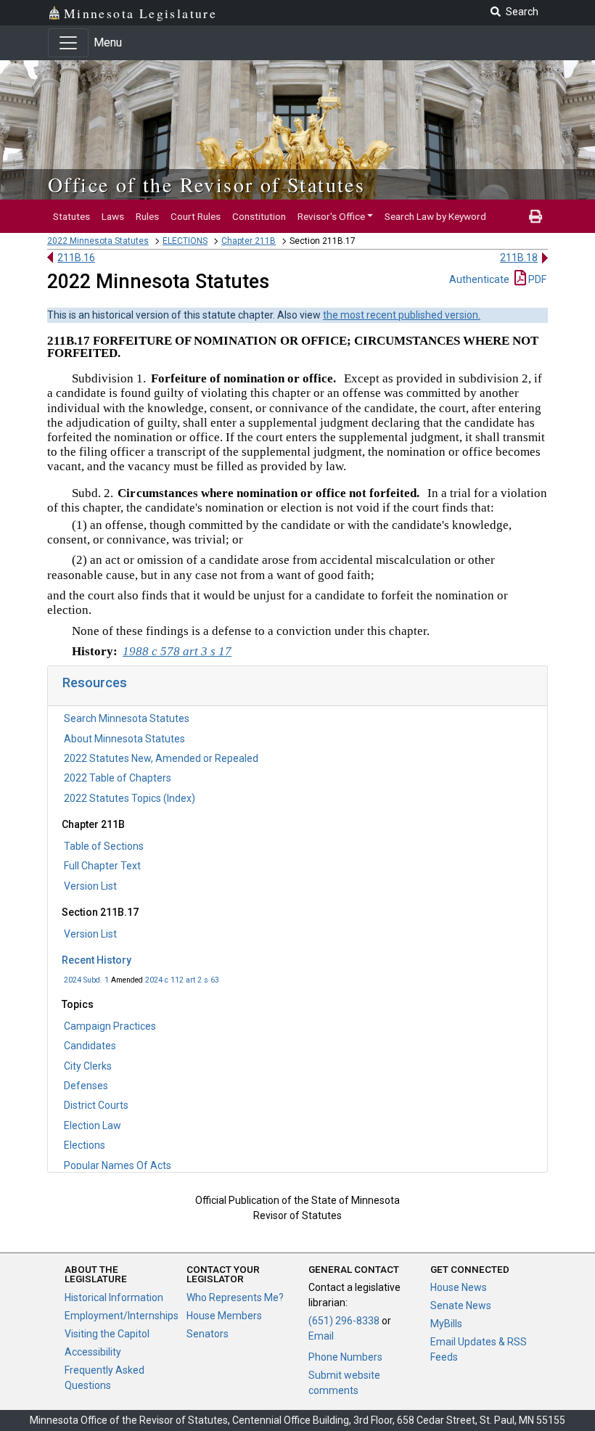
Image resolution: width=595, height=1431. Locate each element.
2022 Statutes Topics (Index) (129, 798)
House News (458, 1287)
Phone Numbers (345, 1357)
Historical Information (114, 1297)
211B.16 (76, 257)
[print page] (535, 216)
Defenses (86, 1085)
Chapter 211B (248, 241)
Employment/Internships (121, 1315)
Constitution (259, 216)
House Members (224, 1315)
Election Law (92, 1125)
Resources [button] (94, 682)
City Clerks (88, 1066)
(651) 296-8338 (343, 1321)
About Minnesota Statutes (124, 739)
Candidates (90, 1045)
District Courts (96, 1105)
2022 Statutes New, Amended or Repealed (161, 758)
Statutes (71, 216)
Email (321, 1336)
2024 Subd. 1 (86, 980)
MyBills (446, 1323)
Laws (113, 216)
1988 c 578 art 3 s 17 (177, 651)
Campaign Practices (110, 1026)
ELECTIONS (185, 241)
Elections (84, 1145)
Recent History (96, 960)
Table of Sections (104, 846)
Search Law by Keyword (435, 216)
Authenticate (479, 279)
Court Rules (196, 216)
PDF (536, 279)
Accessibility (93, 1352)
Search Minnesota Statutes (126, 718)
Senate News (460, 1305)
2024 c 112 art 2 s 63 (182, 980)
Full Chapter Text (102, 866)
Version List (90, 886)
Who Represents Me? (235, 1297)
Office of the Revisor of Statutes (206, 184)
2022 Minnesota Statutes (98, 241)
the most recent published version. (401, 315)
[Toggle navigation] (68, 42)
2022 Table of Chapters (117, 778)
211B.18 (519, 257)
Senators (207, 1334)
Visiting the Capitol (107, 1334)
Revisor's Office (331, 216)
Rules (147, 216)
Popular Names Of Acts (117, 1165)
